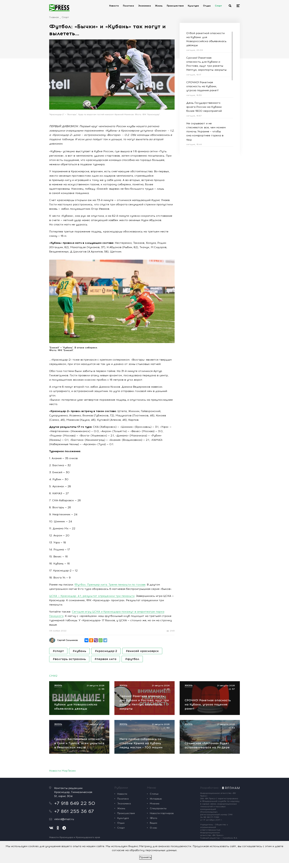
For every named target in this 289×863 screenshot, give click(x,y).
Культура (193, 6)
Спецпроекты (158, 808)
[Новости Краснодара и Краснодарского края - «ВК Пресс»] (59, 7)
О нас (153, 827)
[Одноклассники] (91, 640)
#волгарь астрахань (69, 659)
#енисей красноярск (142, 651)
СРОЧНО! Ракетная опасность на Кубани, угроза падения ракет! (202, 86)
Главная (54, 17)
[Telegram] (105, 640)
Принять (145, 857)
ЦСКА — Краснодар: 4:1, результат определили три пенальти (91, 596)
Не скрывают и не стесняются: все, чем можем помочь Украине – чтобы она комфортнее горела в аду (206, 131)
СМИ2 (53, 675)
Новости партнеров (162, 813)
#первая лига (105, 659)
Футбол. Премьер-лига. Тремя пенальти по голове (109, 584)
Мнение (154, 803)
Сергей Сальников (67, 640)
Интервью (156, 798)
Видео (153, 823)
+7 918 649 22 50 (74, 803)
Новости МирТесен (62, 770)
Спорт (218, 6)
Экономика (144, 6)
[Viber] (96, 640)
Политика (128, 6)
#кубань (79, 651)
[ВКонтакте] (86, 640)
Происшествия (175, 6)
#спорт (58, 651)
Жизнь (159, 6)
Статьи (154, 793)
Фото (153, 818)
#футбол (132, 659)
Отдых (207, 6)
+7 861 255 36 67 (74, 811)
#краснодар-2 (106, 651)
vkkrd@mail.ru (64, 819)
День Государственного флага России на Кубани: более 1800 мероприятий (204, 106)
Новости (114, 6)
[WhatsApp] (101, 640)
